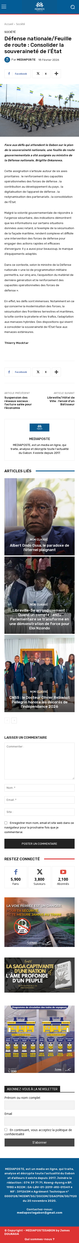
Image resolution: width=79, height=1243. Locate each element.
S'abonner (63, 869)
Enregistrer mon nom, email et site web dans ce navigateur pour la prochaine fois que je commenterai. (39, 827)
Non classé (39, 539)
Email (8, 1114)
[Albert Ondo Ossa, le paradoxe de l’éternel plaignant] (39, 516)
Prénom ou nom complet (22, 1098)
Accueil (8, 24)
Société (20, 24)
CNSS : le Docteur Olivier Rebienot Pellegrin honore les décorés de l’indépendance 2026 (39, 702)
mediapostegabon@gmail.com (39, 1212)
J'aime (16, 869)
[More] (56, 73)
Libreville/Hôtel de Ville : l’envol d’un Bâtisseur (61, 401)
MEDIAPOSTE (26, 59)
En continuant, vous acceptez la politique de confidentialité (38, 1132)
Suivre (39, 869)
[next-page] (14, 720)
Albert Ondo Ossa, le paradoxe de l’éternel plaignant (39, 547)
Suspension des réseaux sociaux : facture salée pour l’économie (18, 403)
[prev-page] (7, 720)
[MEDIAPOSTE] (7, 60)
